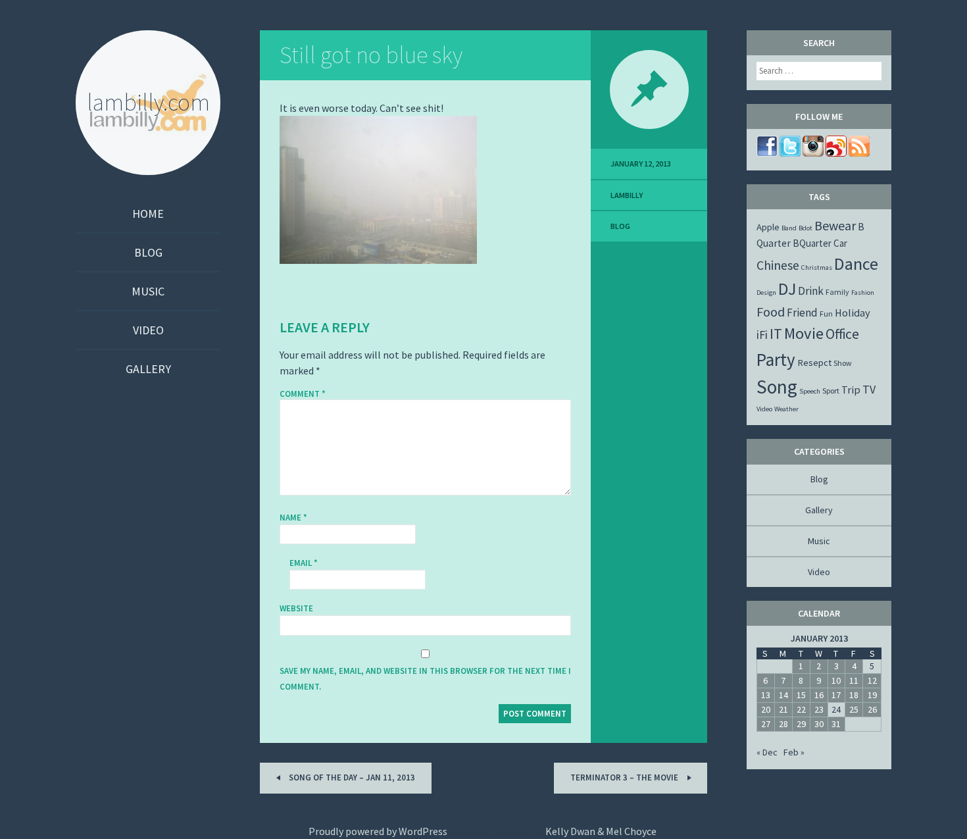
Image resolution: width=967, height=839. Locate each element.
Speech (809, 391)
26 (872, 709)
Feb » (794, 752)
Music (148, 291)
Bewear (835, 225)
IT (776, 333)
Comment (303, 394)
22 (801, 709)
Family (837, 292)
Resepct (814, 363)
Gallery (148, 368)
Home (148, 213)
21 (783, 709)
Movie (804, 333)
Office (842, 334)
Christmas (816, 267)
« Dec (767, 752)
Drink (811, 291)
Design (766, 292)
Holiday (852, 312)
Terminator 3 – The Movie (625, 777)
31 (836, 724)
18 (853, 695)
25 (853, 709)
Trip (850, 389)
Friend (802, 312)
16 (819, 695)
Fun (826, 313)
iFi (762, 334)
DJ (787, 288)
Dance (856, 263)
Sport (830, 390)
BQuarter (812, 243)
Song (776, 386)
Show (842, 363)
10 (836, 680)
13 (765, 695)
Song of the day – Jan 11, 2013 (351, 777)
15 (801, 695)
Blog (148, 252)
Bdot (805, 228)
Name (293, 517)
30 (819, 724)
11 (853, 680)
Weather (786, 409)
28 (783, 724)
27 (765, 724)
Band (789, 228)
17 (836, 695)
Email (303, 563)
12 (872, 680)
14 (783, 695)
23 (819, 709)
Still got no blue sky (371, 55)
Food (770, 311)
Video (148, 330)
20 (765, 709)
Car (840, 243)
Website (296, 608)
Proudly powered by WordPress (378, 831)
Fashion (862, 292)
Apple (768, 227)
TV (869, 389)
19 (872, 695)
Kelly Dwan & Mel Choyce (601, 831)
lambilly (626, 195)
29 (801, 724)
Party (775, 359)
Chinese (777, 265)
